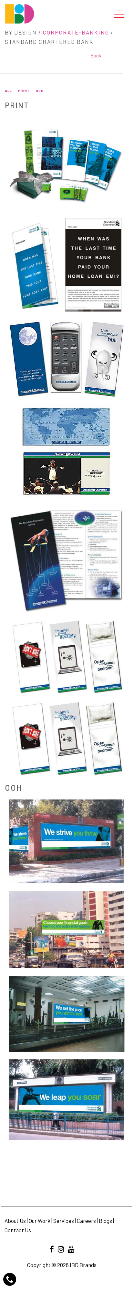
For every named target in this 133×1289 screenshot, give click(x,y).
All (8, 91)
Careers (86, 1220)
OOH (40, 91)
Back (95, 55)
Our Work (39, 1220)
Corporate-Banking (76, 32)
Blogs (105, 1220)
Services (63, 1220)
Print (24, 91)
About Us (15, 1220)
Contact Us (18, 1230)
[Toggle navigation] (119, 13)
